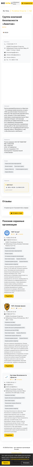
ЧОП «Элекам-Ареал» (18, 306)
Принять (5, 462)
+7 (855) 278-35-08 (11, 237)
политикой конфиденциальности (20, 459)
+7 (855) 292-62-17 (11, 382)
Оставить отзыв (17, 213)
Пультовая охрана (19, 166)
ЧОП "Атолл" (15, 232)
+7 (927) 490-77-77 (11, 44)
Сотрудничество (28, 3)
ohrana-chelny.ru (10, 57)
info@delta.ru (9, 384)
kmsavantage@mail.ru (12, 52)
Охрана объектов (9, 169)
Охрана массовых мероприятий (13, 163)
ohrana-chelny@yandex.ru (13, 55)
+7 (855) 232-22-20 (11, 311)
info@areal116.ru (10, 314)
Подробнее (9, 296)
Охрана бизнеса (9, 172)
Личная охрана (8, 166)
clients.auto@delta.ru (11, 386)
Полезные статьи (16, 452)
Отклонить (26, 462)
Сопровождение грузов (22, 169)
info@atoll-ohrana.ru (11, 240)
